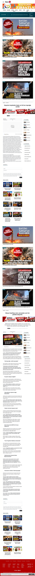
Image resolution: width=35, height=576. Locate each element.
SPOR (24, 10)
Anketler (14, 564)
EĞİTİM (16, 10)
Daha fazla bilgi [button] (9, 574)
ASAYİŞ (28, 10)
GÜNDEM (4, 10)
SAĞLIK (20, 10)
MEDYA (14, 11)
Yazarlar (31, 16)
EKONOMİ (8, 10)
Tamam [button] (31, 574)
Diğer (27, 11)
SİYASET (12, 10)
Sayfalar (18, 564)
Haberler (4, 102)
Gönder (21, 177)
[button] (7, 15)
